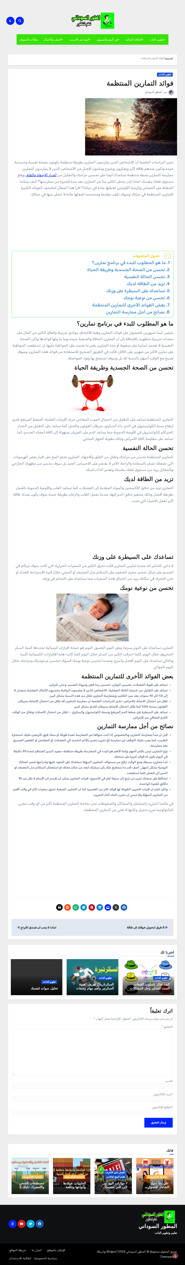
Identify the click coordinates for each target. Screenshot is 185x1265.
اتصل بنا (37, 1250)
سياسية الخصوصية (45, 1258)
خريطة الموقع (17, 1250)
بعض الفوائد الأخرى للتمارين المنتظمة (128, 305)
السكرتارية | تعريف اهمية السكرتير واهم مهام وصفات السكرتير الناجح (95, 988)
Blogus (111, 1251)
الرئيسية (169, 58)
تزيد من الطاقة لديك (146, 283)
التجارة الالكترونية (157, 1176)
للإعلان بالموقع (56, 1250)
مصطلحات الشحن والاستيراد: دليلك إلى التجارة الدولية (30, 1187)
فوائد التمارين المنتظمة (140, 83)
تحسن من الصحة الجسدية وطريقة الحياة (126, 269)
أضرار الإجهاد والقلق (41, 175)
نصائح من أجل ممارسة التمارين (135, 312)
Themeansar (168, 1257)
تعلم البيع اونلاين (115, 1176)
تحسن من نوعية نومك (144, 297)
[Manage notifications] (175, 1256)
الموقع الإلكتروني (162, 1107)
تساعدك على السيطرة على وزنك (135, 290)
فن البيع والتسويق (107, 39)
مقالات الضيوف (28, 39)
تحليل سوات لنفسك (44, 988)
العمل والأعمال (52, 39)
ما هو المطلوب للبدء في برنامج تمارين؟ (129, 262)
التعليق (167, 1026)
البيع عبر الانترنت (79, 39)
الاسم (169, 1081)
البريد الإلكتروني (163, 1094)
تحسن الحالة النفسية (144, 276)
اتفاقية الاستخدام (20, 1258)
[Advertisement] (92, 226)
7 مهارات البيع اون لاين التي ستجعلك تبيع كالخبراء (114, 1187)
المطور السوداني (153, 92)
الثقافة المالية (134, 39)
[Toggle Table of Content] (166, 256)
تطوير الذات (156, 39)
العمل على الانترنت (115, 1172)
